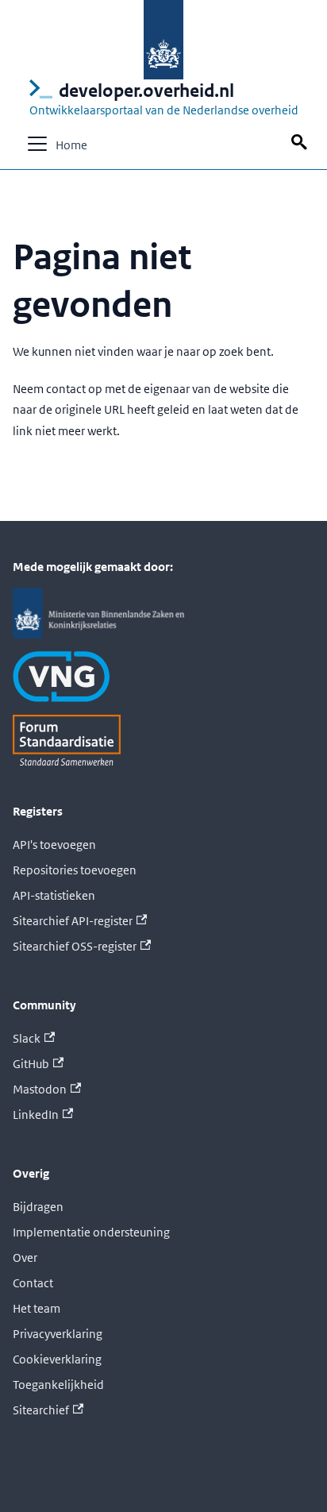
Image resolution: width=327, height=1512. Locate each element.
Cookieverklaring (57, 1359)
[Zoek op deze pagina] (301, 142)
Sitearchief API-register (73, 920)
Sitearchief (41, 1410)
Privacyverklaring (57, 1333)
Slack (26, 1038)
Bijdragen (38, 1206)
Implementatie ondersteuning (91, 1232)
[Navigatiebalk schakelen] (37, 144)
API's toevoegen (54, 844)
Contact (33, 1282)
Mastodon (40, 1089)
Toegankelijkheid (58, 1384)
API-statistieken (54, 895)
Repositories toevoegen (75, 870)
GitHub (31, 1063)
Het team (36, 1308)
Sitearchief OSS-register (75, 946)
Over (25, 1257)
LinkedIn (36, 1114)
